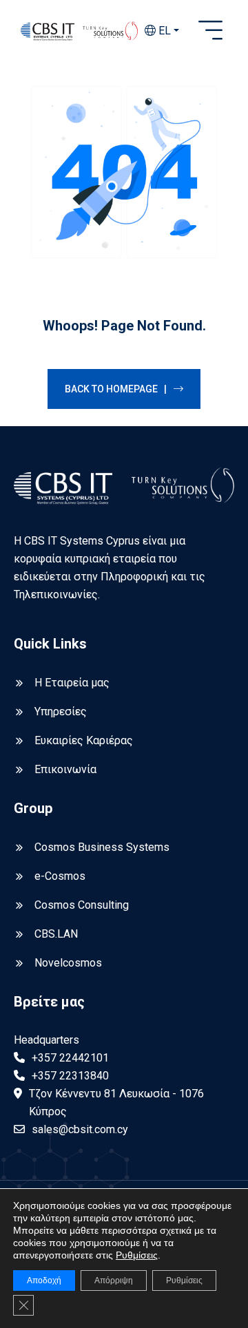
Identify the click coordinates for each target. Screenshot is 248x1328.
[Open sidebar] (210, 31)
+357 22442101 (70, 1057)
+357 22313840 (70, 1075)
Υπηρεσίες (60, 711)
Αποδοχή (44, 1280)
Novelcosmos (68, 962)
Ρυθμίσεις (137, 1255)
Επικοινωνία (65, 769)
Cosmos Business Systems (101, 847)
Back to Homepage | (116, 388)
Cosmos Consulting (81, 904)
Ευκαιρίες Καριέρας (83, 740)
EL (163, 30)
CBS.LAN (56, 933)
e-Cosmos (59, 876)
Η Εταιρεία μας (72, 682)
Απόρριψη (113, 1280)
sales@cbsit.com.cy (80, 1129)
